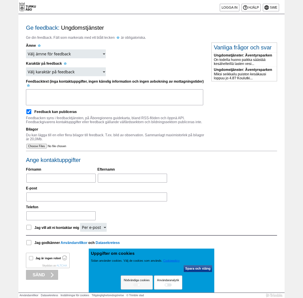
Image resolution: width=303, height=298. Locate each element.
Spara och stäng (198, 268)
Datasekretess (108, 243)
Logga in (230, 7)
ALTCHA (62, 265)
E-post (31, 188)
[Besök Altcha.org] (64, 259)
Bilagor (32, 129)
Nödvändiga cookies (137, 280)
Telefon (32, 207)
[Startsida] (27, 7)
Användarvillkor (74, 243)
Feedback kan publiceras (55, 112)
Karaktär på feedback (44, 63)
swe (273, 7)
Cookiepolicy (171, 260)
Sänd (39, 274)
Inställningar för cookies (75, 295)
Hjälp (253, 7)
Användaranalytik (168, 280)
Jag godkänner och (77, 243)
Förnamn (33, 169)
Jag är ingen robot (48, 258)
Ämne (31, 45)
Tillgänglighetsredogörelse (108, 295)
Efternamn (106, 169)
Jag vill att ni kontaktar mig (57, 228)
